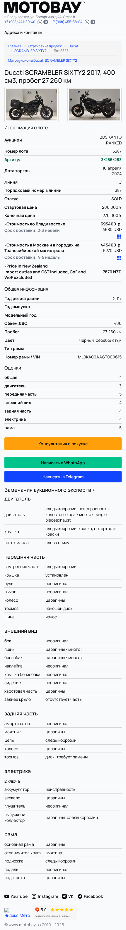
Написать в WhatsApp (63, 462)
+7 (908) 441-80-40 (19, 22)
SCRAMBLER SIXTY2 (30, 50)
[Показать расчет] (119, 236)
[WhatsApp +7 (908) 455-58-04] (87, 22)
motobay (49, 7)
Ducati (74, 46)
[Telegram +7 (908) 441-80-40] (45, 22)
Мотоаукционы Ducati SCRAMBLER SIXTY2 (42, 60)
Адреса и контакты (23, 32)
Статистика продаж (45, 46)
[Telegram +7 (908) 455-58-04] (93, 22)
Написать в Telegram (63, 476)
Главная (14, 46)
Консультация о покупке (63, 443)
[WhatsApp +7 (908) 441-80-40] (40, 22)
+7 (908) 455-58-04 (66, 22)
